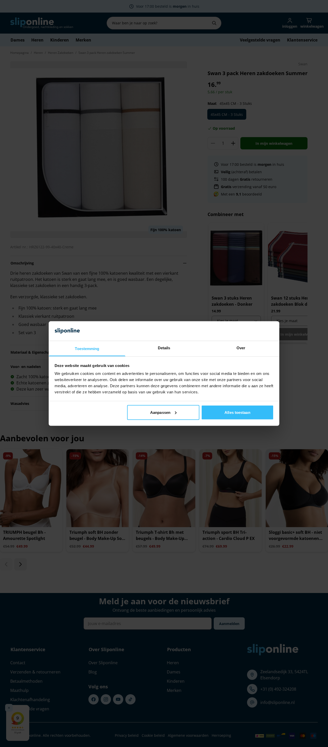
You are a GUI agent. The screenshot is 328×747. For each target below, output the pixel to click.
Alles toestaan (237, 412)
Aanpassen (160, 412)
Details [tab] (164, 348)
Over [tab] (241, 348)
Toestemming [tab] (87, 348)
